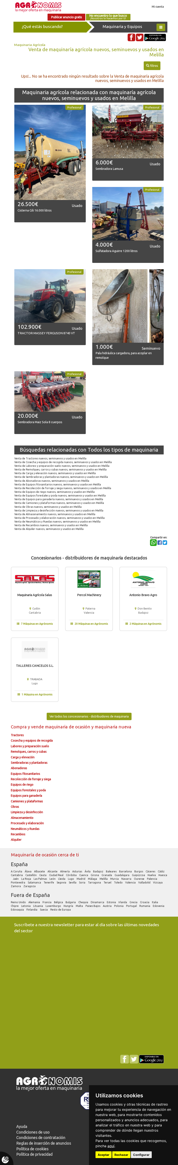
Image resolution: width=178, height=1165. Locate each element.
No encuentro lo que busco (108, 17)
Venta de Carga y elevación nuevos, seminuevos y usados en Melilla (55, 473)
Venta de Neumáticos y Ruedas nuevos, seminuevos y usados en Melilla (57, 521)
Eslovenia (159, 905)
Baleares (111, 871)
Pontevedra (18, 882)
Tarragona (95, 882)
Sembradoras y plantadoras (29, 762)
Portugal (131, 905)
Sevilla (73, 882)
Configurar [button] (141, 1155)
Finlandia (32, 909)
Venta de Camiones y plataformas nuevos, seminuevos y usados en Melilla (59, 502)
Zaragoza (29, 886)
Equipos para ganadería (26, 795)
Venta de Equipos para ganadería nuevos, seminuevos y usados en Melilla (58, 499)
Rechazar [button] (121, 1155)
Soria (82, 882)
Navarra (126, 878)
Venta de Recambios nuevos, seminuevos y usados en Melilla (51, 525)
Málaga (93, 878)
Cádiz (161, 871)
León (52, 878)
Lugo (71, 878)
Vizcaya (158, 882)
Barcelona (125, 871)
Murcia (114, 878)
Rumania (145, 905)
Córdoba (71, 875)
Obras (15, 806)
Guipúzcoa (139, 875)
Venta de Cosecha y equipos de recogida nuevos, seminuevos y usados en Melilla (63, 462)
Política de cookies (32, 1149)
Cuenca (84, 875)
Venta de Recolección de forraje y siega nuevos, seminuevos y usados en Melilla (62, 488)
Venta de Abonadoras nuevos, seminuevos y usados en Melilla (51, 480)
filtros (152, 65)
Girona (95, 875)
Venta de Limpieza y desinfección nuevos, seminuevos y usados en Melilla (58, 510)
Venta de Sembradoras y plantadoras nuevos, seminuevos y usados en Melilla (61, 476)
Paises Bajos (93, 905)
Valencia (130, 882)
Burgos (139, 871)
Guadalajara (122, 875)
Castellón (31, 875)
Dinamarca (98, 902)
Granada (107, 875)
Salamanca (35, 882)
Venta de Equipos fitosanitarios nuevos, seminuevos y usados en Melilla (57, 484)
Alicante (53, 871)
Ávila (88, 871)
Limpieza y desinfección (27, 812)
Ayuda (21, 1126)
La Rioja (26, 878)
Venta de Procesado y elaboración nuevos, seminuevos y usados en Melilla (59, 517)
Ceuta (43, 875)
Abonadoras (19, 768)
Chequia (83, 902)
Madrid (81, 878)
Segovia (62, 882)
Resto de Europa (60, 909)
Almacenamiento (22, 817)
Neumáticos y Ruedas (25, 829)
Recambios (18, 834)
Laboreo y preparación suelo (30, 746)
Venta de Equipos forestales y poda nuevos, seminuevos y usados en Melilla (60, 495)
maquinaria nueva (113, 726)
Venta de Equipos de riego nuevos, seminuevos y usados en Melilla (54, 491)
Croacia (145, 902)
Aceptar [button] (103, 1155)
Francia (47, 902)
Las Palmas (41, 878)
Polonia (119, 905)
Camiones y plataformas (27, 801)
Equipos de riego (22, 784)
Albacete (40, 871)
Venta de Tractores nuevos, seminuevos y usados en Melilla (50, 458)
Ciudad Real (56, 875)
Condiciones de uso (33, 1132)
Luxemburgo (54, 905)
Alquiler (16, 839)
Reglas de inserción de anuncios (43, 1143)
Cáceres (151, 871)
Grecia (134, 902)
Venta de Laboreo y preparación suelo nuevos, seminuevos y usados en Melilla (61, 465)
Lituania (38, 905)
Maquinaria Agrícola (29, 45)
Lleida (62, 878)
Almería (65, 871)
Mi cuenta (158, 6)
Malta (80, 905)
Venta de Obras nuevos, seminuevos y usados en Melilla (48, 506)
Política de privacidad (34, 1154)
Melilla (104, 878)
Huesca (162, 875)
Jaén (16, 878)
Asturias (77, 871)
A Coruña (17, 871)
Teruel (108, 882)
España (19, 864)
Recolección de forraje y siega (31, 779)
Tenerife (49, 882)
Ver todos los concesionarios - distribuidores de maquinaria (89, 716)
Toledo (118, 882)
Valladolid (144, 882)
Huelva (152, 875)
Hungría (69, 905)
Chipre (15, 905)
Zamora (16, 886)
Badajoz (98, 871)
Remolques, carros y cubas (29, 751)
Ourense (139, 878)
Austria (107, 905)
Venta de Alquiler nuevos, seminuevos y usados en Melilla (49, 529)
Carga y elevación (23, 757)
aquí (110, 1146)
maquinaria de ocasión (68, 726)
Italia (155, 902)
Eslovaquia (18, 909)
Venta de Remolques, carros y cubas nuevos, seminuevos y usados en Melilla (60, 469)
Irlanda (123, 902)
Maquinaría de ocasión (34, 854)
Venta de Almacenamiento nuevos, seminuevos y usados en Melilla (54, 514)
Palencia (152, 878)
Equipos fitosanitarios (25, 773)
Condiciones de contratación (40, 1137)
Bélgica (59, 902)
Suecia (44, 909)
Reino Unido (18, 902)
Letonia (26, 905)
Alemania (34, 902)
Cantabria (17, 875)
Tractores (17, 735)
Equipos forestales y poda (28, 790)
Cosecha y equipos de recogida (32, 740)
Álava (28, 871)
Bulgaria (71, 902)
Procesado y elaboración (27, 823)
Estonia (112, 902)
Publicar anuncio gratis (66, 17)
